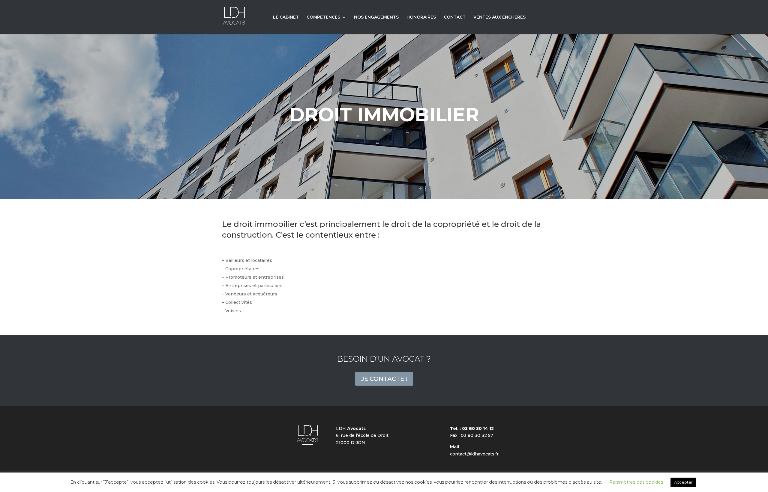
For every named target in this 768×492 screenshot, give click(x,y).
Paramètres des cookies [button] (636, 482)
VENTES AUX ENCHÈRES (499, 17)
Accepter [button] (683, 482)
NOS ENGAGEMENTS (376, 17)
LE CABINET (286, 17)
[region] (384, 116)
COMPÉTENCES (323, 17)
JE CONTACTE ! (384, 378)
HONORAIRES (421, 17)
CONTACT (455, 17)
